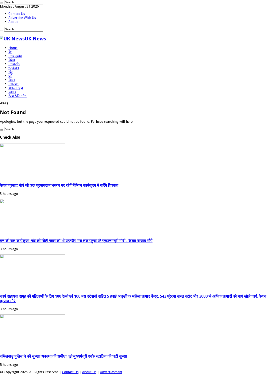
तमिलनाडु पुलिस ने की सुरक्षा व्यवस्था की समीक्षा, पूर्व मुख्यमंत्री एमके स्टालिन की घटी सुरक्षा (63, 356)
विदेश (11, 60)
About (13, 22)
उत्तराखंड (14, 64)
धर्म (10, 76)
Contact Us (16, 14)
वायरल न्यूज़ (15, 88)
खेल (10, 72)
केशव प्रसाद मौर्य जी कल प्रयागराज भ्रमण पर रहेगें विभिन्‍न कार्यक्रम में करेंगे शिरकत (59, 185)
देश (10, 52)
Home (13, 48)
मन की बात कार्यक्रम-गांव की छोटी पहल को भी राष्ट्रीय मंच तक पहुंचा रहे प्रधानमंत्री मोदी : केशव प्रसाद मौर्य (76, 240)
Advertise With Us (22, 18)
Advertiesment (111, 372)
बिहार (11, 80)
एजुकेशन (13, 68)
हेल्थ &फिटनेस (17, 96)
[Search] (1, 3)
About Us (89, 372)
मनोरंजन (13, 84)
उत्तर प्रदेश (15, 56)
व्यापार (12, 92)
